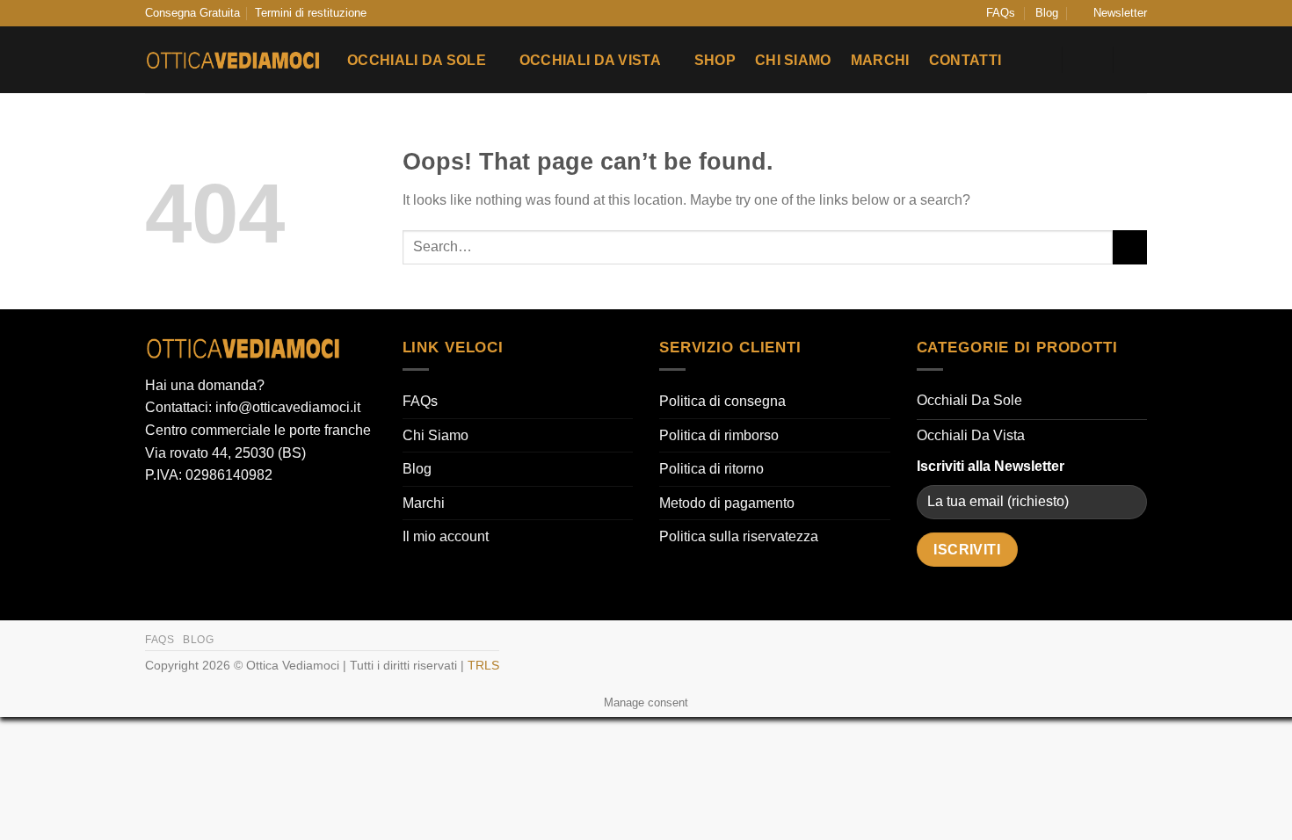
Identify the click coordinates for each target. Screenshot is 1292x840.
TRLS (483, 665)
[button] (1112, 13)
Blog (1046, 12)
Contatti (965, 60)
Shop (715, 60)
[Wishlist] (1038, 59)
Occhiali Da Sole (416, 60)
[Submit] (1130, 247)
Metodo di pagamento (727, 503)
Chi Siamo (793, 60)
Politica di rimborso (719, 435)
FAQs (1000, 12)
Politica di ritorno (711, 468)
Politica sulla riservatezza (738, 536)
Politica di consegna (722, 401)
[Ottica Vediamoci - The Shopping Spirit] (233, 60)
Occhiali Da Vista (590, 60)
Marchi (880, 60)
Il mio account (446, 536)
